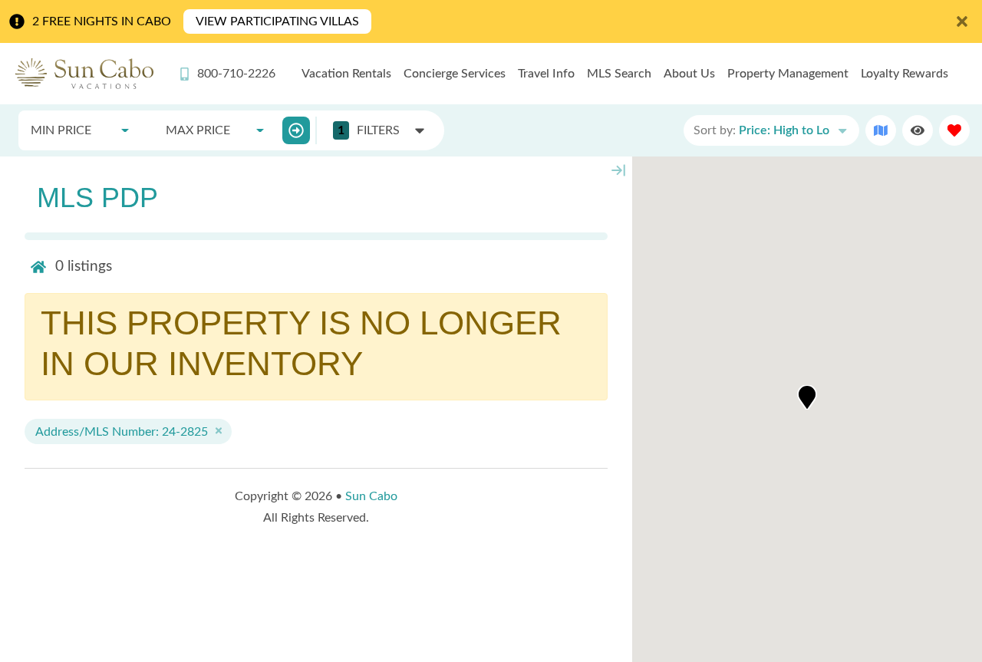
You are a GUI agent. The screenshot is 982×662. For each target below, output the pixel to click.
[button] (807, 397)
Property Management (788, 74)
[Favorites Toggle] (954, 130)
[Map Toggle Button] (880, 130)
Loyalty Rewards (904, 74)
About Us (689, 74)
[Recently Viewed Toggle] (917, 130)
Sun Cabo (371, 496)
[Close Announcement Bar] (962, 21)
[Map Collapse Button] (618, 170)
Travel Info (546, 74)
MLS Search (619, 74)
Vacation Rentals (346, 74)
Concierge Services (455, 74)
